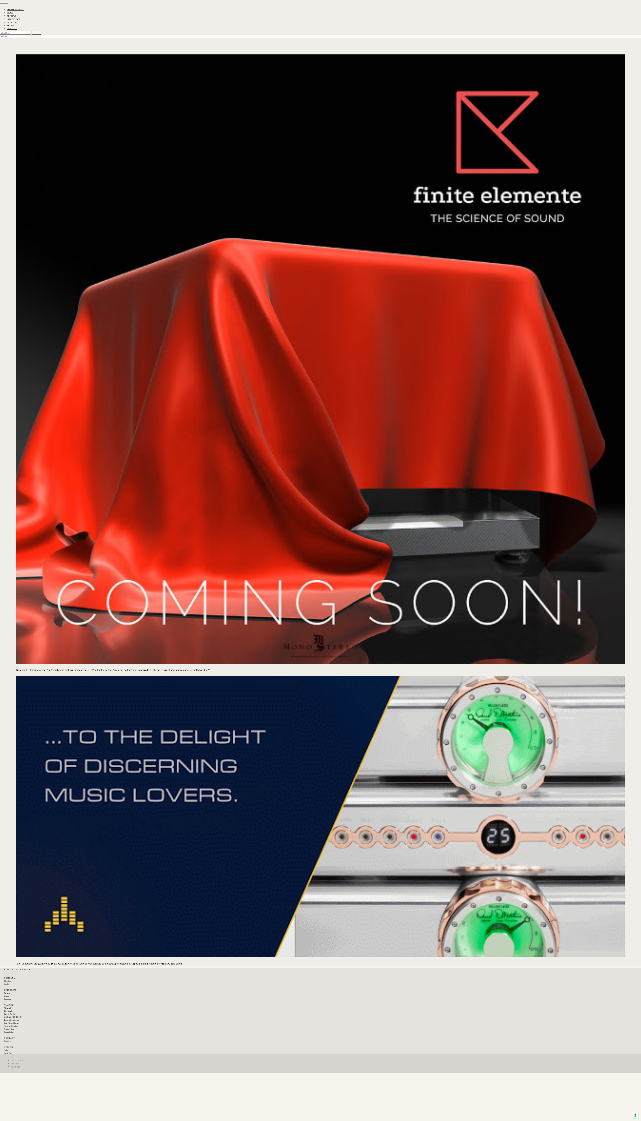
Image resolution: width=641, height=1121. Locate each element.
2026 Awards (8, 1011)
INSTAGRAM (17, 1061)
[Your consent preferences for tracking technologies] (635, 1115)
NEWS (10, 13)
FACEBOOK (16, 1064)
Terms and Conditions (11, 1020)
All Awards (7, 1008)
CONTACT (12, 29)
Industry (7, 996)
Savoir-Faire (8, 1053)
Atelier (6, 1050)
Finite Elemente (30, 670)
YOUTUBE (16, 1067)
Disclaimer (7, 981)
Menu (4, 2)
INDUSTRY (12, 22)
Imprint (6, 984)
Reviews (7, 993)
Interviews (7, 999)
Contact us (7, 1041)
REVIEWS (12, 16)
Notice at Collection (11, 1026)
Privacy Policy (9, 1029)
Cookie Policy (9, 1032)
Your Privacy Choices (11, 1023)
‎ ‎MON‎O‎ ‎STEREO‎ (15, 10)
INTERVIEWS (13, 19)
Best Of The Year (10, 1014)
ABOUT (10, 25)
